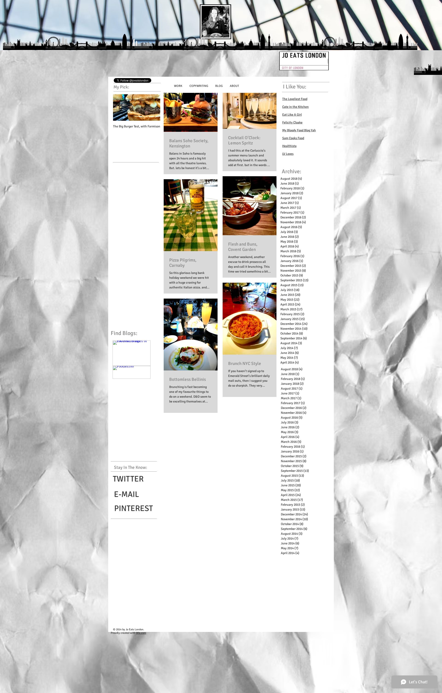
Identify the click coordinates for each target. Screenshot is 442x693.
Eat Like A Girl (292, 115)
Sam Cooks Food (293, 138)
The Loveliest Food (294, 99)
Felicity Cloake (292, 122)
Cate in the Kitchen (295, 107)
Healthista (289, 146)
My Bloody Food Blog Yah (299, 130)
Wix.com (141, 633)
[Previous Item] (120, 107)
